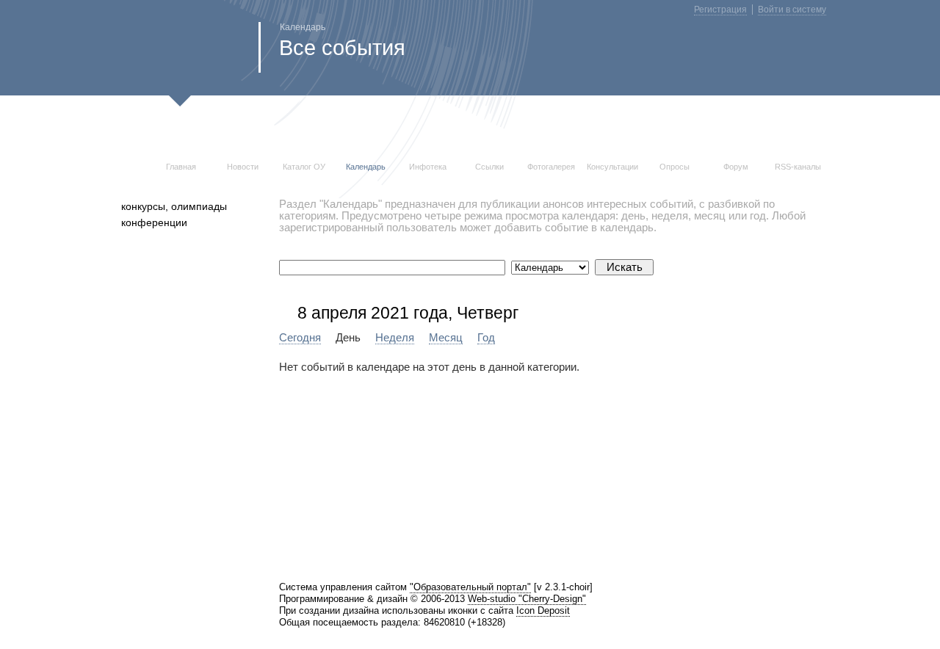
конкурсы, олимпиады (174, 206)
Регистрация (720, 9)
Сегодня (300, 338)
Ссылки (489, 166)
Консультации (612, 166)
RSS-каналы (798, 166)
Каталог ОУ (304, 166)
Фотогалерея (551, 166)
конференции (154, 222)
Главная (181, 166)
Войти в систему (792, 9)
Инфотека (427, 166)
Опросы (674, 166)
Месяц (446, 338)
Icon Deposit (543, 610)
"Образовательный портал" (470, 586)
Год (486, 338)
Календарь (366, 166)
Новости (242, 166)
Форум (735, 166)
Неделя (394, 338)
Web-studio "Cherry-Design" (527, 598)
